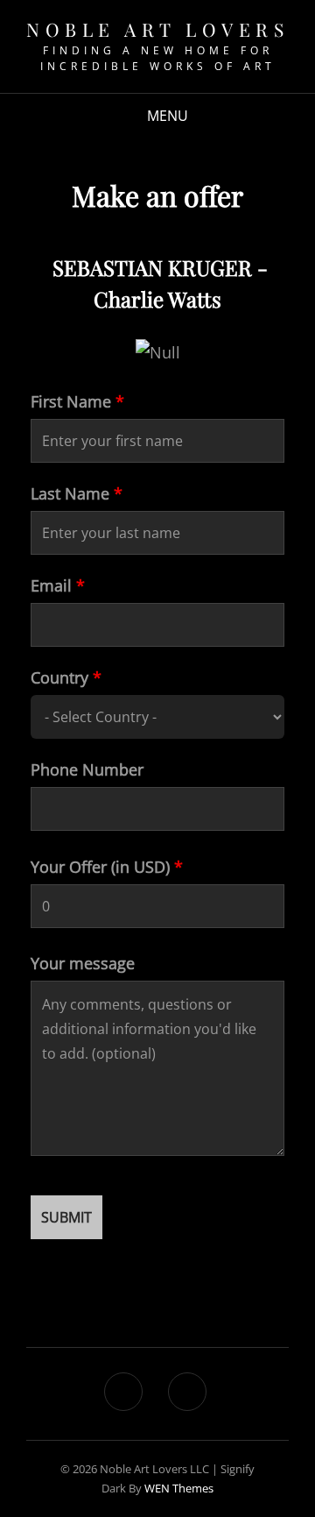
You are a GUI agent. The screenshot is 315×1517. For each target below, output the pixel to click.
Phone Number (87, 769)
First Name (77, 401)
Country (66, 677)
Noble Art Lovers (157, 29)
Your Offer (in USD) (107, 866)
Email (58, 585)
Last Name (76, 493)
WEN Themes (179, 1488)
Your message (83, 963)
